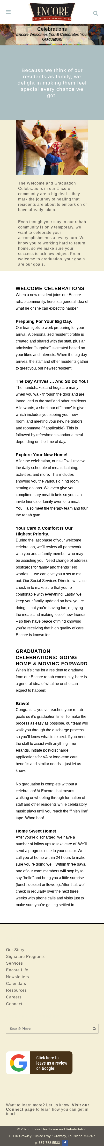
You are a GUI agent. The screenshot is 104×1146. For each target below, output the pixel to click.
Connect (14, 1004)
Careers (14, 997)
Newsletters (17, 977)
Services (14, 963)
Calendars (16, 984)
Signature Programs (25, 956)
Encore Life (17, 970)
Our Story (15, 950)
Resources (16, 990)
